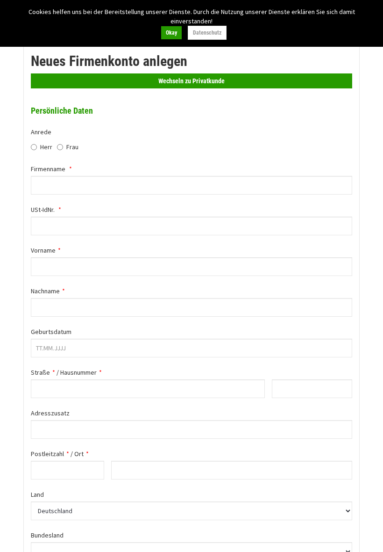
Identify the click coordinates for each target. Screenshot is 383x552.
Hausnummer (78, 372)
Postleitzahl (47, 454)
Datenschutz (207, 32)
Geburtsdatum (51, 331)
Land (37, 494)
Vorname (43, 250)
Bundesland (47, 535)
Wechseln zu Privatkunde (191, 81)
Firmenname (48, 169)
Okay (171, 32)
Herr (46, 147)
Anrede (41, 132)
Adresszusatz (50, 413)
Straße (40, 372)
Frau (72, 147)
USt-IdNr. (43, 209)
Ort (79, 454)
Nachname (45, 291)
